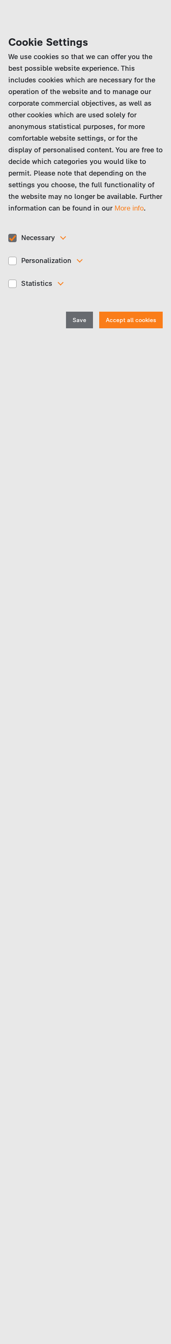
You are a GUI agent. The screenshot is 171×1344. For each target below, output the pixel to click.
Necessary (38, 237)
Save (79, 320)
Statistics (36, 283)
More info (129, 208)
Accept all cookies (131, 320)
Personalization (46, 260)
